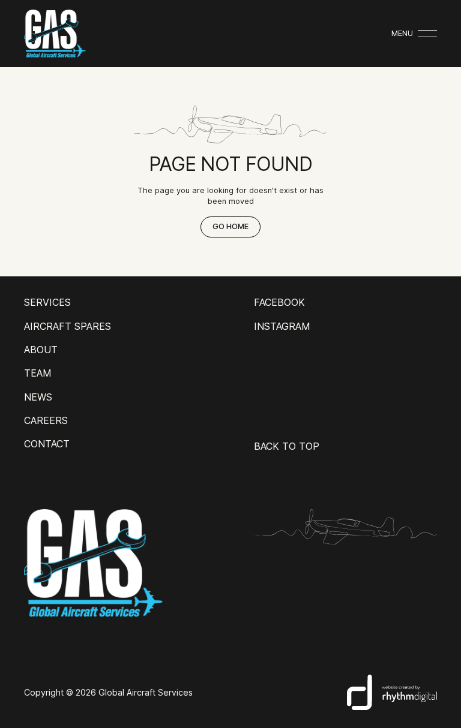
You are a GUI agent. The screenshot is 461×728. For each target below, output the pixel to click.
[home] (55, 34)
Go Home (230, 226)
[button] (414, 33)
